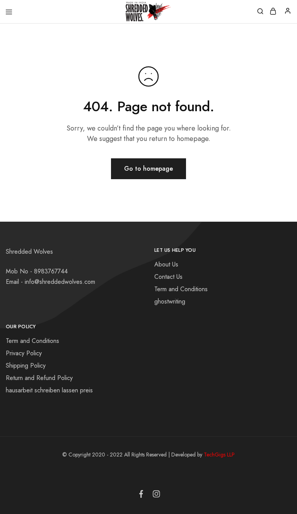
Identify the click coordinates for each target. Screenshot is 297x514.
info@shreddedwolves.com (60, 281)
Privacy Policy (24, 353)
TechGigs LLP (219, 454)
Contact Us (168, 276)
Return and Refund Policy (39, 377)
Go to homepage (148, 168)
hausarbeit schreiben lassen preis (49, 390)
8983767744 (51, 271)
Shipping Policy (26, 365)
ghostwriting (169, 301)
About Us (166, 264)
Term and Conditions (181, 289)
